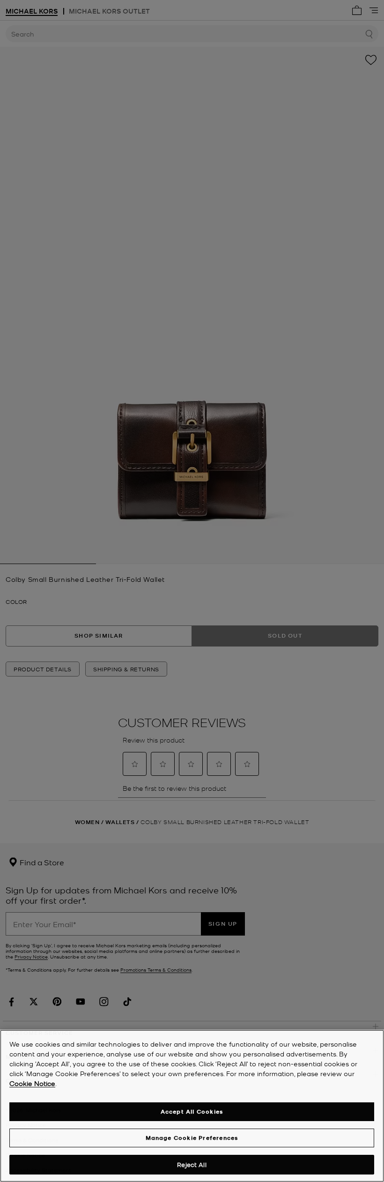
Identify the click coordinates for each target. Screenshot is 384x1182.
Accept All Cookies (192, 1111)
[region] (192, 1106)
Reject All (191, 1164)
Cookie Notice (32, 1083)
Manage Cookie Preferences (192, 1138)
